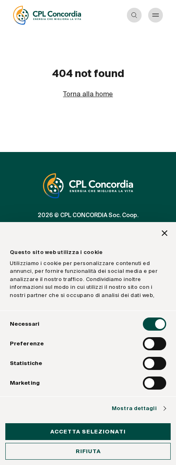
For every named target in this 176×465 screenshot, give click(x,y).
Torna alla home (88, 94)
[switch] (154, 343)
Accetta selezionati (88, 431)
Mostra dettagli (134, 408)
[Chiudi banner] (164, 234)
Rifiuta (88, 451)
